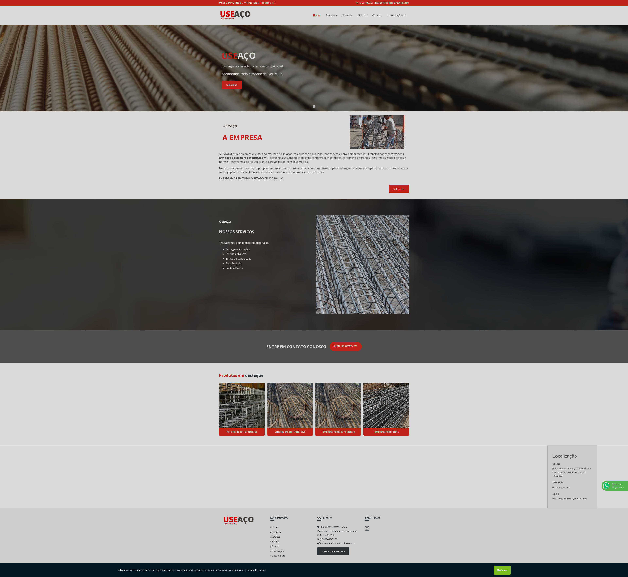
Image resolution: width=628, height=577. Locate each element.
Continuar (502, 570)
